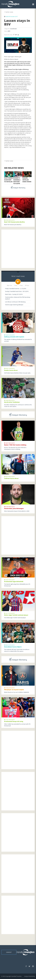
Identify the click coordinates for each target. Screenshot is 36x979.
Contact (9, 952)
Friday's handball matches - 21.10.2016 (15, 288)
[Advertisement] (18, 249)
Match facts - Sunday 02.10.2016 (14, 294)
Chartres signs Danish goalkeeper (14, 304)
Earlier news (9, 12)
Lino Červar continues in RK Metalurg (15, 302)
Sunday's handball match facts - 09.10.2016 (16, 291)
